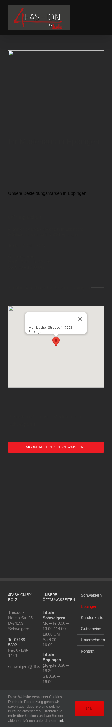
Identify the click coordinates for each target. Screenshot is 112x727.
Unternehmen (91, 640)
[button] (56, 341)
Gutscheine (91, 628)
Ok (89, 708)
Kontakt (87, 651)
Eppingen (89, 606)
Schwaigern (91, 595)
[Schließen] (80, 318)
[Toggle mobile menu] (101, 8)
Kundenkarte (91, 617)
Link (60, 721)
